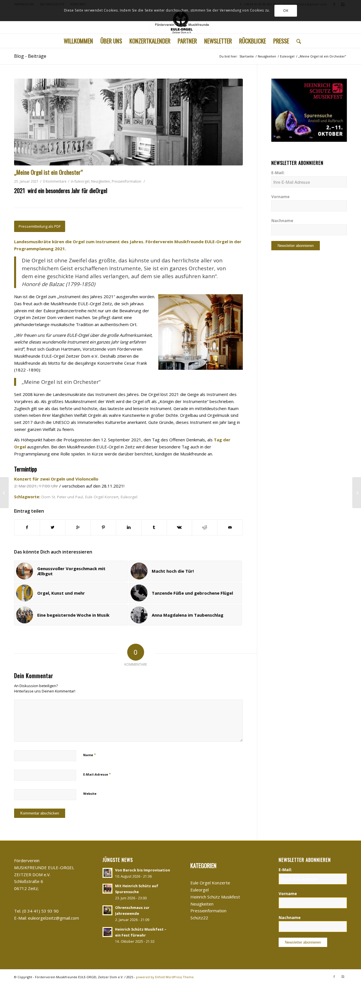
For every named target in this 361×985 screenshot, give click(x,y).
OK (285, 10)
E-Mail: (278, 172)
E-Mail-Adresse (97, 774)
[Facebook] (334, 976)
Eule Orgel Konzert (101, 496)
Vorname (280, 196)
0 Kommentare (55, 181)
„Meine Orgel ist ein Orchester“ (48, 172)
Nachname (282, 220)
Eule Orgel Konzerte (210, 883)
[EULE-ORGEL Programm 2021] (356, 492)
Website (89, 793)
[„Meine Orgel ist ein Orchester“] (128, 122)
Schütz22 (199, 917)
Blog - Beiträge (30, 56)
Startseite (246, 56)
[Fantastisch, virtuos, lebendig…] (4, 492)
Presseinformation (126, 181)
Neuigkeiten (267, 56)
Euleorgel (287, 56)
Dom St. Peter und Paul (62, 496)
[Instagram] (342, 976)
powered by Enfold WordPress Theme (165, 977)
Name (89, 754)
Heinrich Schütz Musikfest (215, 897)
